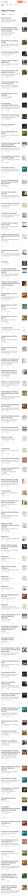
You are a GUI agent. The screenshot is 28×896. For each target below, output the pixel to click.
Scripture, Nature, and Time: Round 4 (9, 317)
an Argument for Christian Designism (10, 550)
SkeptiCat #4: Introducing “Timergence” (8, 567)
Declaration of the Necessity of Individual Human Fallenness (10, 359)
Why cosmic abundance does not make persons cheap (10, 665)
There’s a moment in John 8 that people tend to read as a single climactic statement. (10, 780)
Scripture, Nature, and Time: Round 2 (9, 348)
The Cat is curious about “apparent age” (10, 538)
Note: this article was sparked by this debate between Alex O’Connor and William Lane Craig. (9, 483)
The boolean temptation (6, 97)
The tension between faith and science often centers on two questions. (10, 653)
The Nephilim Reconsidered (9, 213)
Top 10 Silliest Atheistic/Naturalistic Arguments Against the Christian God (10, 808)
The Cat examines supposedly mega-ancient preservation (9, 516)
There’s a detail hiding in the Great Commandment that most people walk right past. (10, 844)
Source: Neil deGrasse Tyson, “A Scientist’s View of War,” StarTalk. (8, 756)
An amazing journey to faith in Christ (9, 721)
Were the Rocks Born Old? (8, 672)
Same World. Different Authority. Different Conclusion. (10, 416)
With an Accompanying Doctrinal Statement (9, 504)
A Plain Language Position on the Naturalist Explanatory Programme (10, 616)
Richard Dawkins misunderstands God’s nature (9, 104)
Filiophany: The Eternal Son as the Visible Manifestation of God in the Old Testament (10, 283)
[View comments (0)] (8, 24)
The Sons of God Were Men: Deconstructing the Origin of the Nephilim (10, 270)
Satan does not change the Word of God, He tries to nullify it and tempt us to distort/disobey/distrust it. (10, 384)
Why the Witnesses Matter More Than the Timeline (10, 853)
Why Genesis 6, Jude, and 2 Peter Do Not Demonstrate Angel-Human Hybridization (10, 215)
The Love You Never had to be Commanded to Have (9, 840)
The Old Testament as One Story (10, 203)
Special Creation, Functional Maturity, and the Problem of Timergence (9, 546)
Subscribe (20, 1)
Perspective (4, 261)
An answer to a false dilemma (8, 54)
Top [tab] (7, 14)
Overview (3, 631)
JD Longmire (7, 22)
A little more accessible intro (7, 588)
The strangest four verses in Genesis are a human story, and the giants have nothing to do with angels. (10, 274)
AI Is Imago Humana (7, 327)
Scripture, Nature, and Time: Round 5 (9, 305)
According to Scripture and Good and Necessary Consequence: (9, 363)
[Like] (2, 24)
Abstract (3, 287)
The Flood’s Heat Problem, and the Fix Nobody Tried (9, 82)
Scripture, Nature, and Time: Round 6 (9, 294)
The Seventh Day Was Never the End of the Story (10, 405)
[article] (14, 21)
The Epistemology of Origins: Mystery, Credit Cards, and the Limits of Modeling (10, 29)
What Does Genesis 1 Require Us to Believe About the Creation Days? (9, 351)
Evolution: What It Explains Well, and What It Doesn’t (10, 469)
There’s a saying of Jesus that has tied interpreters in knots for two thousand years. (10, 461)
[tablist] (8, 14)
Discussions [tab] (11, 14)
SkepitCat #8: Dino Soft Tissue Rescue (10, 513)
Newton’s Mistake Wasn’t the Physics (9, 132)
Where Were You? (6, 18)
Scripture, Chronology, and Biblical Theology (9, 340)
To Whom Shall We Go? (7, 851)
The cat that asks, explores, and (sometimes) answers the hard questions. (10, 607)
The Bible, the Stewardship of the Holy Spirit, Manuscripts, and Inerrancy (10, 709)
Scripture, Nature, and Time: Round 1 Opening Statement (9, 371)
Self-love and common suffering (8, 833)
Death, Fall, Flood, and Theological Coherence (9, 309)
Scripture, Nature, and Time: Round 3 (9, 337)
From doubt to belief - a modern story (10, 724)
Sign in (25, 1)
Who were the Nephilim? (8, 124)
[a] (24, 105)
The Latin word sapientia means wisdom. (10, 329)
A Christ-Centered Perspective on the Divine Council (9, 227)
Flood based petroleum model (9, 427)
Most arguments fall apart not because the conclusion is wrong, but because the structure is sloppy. (10, 697)
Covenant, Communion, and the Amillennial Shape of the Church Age (10, 236)
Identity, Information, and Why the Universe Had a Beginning (9, 480)
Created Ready (5, 448)
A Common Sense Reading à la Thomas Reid (10, 160)
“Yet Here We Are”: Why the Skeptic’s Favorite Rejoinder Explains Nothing (9, 887)
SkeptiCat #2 (5, 586)
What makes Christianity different (8, 798)
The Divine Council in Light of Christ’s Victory (9, 223)
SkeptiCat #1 (4, 605)
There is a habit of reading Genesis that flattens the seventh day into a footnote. (10, 408)
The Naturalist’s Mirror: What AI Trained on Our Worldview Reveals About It (10, 863)
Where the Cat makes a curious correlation (8, 559)
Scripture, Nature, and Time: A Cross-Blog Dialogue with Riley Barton (10, 393)
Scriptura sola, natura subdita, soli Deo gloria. (10, 451)
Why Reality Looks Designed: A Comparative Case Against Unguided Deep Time (10, 628)
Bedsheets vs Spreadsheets (9, 741)
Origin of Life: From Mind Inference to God (8, 683)
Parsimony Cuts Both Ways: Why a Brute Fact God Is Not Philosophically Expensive (10, 145)
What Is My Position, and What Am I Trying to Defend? (9, 374)
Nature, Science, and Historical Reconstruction (8, 320)
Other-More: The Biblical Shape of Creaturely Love (10, 822)
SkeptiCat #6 (5, 536)
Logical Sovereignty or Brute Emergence (9, 94)
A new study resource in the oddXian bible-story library (9, 206)
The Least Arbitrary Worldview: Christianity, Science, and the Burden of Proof (10, 182)
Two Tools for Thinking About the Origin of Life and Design (10, 694)
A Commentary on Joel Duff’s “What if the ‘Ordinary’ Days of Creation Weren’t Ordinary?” (10, 44)
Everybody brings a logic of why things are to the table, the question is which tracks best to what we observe (10, 170)
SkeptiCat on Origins (7, 437)
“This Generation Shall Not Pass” (10, 458)
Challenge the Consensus (7, 812)
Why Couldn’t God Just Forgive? (10, 115)
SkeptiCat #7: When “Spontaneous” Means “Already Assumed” (10, 525)
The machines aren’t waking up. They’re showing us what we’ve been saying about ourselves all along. (10, 867)
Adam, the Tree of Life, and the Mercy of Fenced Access (9, 501)
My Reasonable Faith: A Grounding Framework (7, 638)
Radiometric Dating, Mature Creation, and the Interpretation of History (10, 675)
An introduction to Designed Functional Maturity (10, 135)
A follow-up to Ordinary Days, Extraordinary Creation (8, 33)
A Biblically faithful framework (8, 439)
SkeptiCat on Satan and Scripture (10, 382)
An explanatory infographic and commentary (8, 472)
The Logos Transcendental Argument (8, 192)
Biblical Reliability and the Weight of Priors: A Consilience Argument (10, 768)
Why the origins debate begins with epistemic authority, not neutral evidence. (9, 420)
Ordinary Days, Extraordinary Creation (9, 41)
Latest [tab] (3, 14)
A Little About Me (6, 491)
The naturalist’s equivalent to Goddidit (10, 570)
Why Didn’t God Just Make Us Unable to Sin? (9, 61)
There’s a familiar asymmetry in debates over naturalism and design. (10, 74)
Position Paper (4, 185)
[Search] (25, 14)
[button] (2, 4)
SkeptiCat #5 (5, 556)
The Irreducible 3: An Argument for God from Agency (10, 788)
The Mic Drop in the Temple (9, 778)
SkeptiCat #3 (5, 576)
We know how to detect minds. (8, 791)
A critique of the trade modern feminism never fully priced (10, 743)
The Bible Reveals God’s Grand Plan (9, 251)
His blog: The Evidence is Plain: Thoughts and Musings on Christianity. (10, 397)
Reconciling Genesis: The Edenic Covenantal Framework (10, 157)
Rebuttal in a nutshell (6, 619)
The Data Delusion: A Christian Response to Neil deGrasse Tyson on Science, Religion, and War (10, 752)
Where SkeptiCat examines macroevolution (7, 579)
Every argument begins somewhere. (9, 771)
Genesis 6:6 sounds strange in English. (10, 64)
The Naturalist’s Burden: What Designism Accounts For (9, 71)
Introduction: (4, 641)
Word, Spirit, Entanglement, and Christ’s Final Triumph (10, 240)
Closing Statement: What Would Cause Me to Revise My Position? (10, 297)
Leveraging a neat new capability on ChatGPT (9, 493)
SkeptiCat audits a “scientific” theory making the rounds (9, 529)
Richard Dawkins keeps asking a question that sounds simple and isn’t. (10, 117)
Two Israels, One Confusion (9, 731)
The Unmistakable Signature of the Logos (10, 595)
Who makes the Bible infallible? (10, 52)
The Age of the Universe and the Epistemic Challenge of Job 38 (8, 20)
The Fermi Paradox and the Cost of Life (10, 661)
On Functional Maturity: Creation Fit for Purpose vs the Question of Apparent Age (10, 649)
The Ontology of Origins (8, 167)
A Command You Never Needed (10, 831)
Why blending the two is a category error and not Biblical (10, 733)
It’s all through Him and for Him (8, 598)
